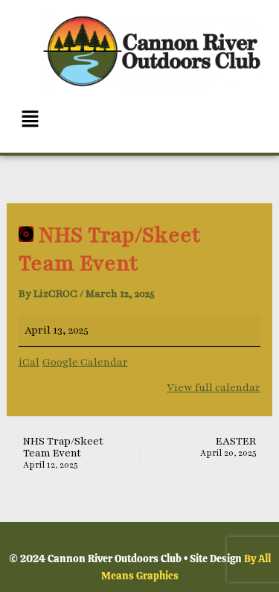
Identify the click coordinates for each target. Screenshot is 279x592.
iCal (29, 362)
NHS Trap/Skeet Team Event (63, 453)
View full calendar (213, 388)
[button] (139, 120)
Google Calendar (85, 362)
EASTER (228, 447)
